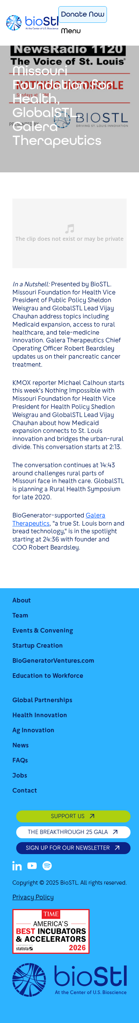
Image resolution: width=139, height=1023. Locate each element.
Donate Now (82, 14)
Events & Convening (42, 630)
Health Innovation (39, 715)
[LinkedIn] (17, 865)
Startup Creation (37, 646)
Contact (24, 790)
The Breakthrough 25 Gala (68, 832)
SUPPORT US (68, 816)
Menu (71, 30)
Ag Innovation (33, 730)
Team (20, 615)
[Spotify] (47, 865)
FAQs (20, 760)
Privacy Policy (33, 897)
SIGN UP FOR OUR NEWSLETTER (68, 847)
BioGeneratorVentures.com (53, 661)
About (21, 600)
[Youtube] (32, 865)
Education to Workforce (47, 676)
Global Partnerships (42, 700)
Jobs (19, 775)
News (20, 745)
